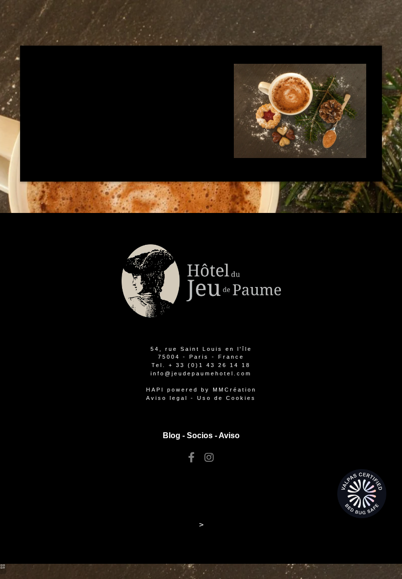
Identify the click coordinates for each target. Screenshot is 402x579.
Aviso (229, 435)
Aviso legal (167, 398)
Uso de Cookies (226, 398)
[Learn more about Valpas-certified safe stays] (361, 493)
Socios (200, 435)
